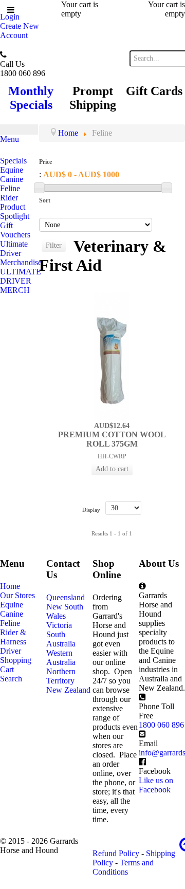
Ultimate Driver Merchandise (19, 253)
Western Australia (61, 657)
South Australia (61, 639)
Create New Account (19, 31)
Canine (11, 179)
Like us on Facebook (156, 785)
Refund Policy (115, 853)
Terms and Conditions (123, 867)
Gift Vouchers (15, 230)
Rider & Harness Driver (13, 641)
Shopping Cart (15, 665)
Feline (10, 188)
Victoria (59, 625)
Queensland (65, 597)
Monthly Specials (30, 98)
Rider (9, 197)
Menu (9, 139)
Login (10, 16)
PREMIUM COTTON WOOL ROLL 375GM (112, 439)
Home (10, 586)
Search (11, 678)
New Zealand (68, 690)
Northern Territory (61, 676)
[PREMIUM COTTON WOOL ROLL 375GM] (112, 355)
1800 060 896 (161, 724)
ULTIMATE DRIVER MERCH (19, 280)
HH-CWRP (112, 456)
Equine (11, 169)
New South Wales (64, 611)
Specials (13, 160)
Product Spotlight (14, 211)
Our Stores (17, 595)
